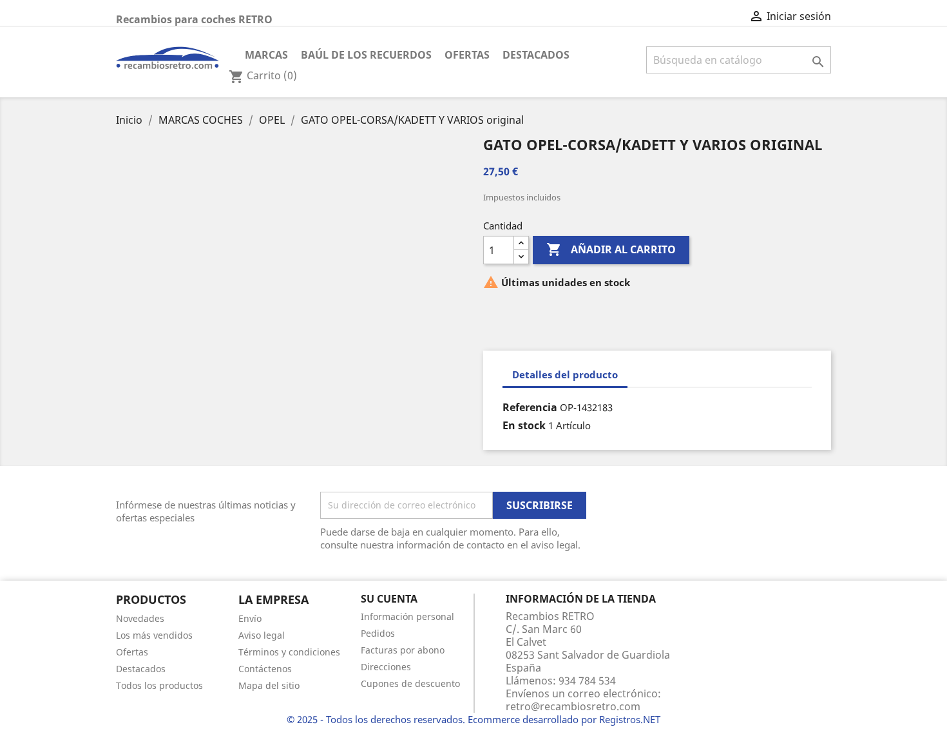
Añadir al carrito (611, 249)
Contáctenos (265, 669)
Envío (250, 618)
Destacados (535, 55)
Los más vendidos (154, 635)
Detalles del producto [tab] (565, 374)
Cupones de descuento (410, 683)
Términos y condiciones (289, 652)
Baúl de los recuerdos (366, 55)
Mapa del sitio (269, 685)
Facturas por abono (403, 650)
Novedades (140, 618)
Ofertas (467, 55)
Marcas (266, 55)
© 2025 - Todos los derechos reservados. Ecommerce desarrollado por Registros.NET (473, 719)
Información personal (407, 616)
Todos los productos (159, 685)
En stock (524, 425)
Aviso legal (261, 635)
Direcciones (386, 667)
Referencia (529, 407)
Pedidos (378, 633)
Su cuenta (389, 599)
